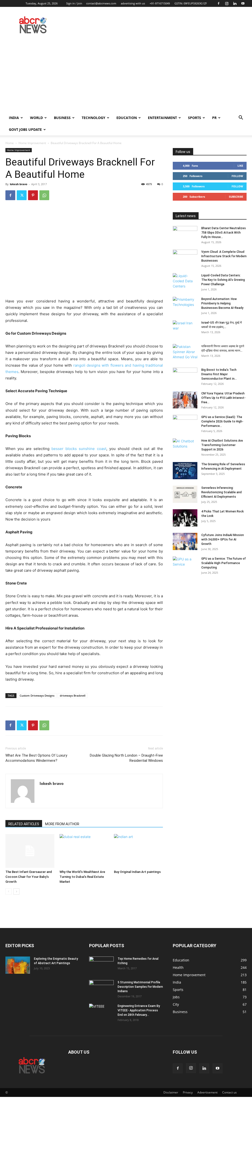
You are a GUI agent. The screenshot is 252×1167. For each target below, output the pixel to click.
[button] (241, 118)
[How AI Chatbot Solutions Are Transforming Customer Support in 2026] (185, 447)
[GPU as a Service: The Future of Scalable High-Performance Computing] (185, 565)
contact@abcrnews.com (101, 3)
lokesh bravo (18, 184)
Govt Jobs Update (25, 129)
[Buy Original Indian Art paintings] (138, 851)
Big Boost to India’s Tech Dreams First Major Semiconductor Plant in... (219, 374)
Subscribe (236, 196)
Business (62, 117)
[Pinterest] (33, 195)
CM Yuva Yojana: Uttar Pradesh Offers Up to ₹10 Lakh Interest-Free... (223, 398)
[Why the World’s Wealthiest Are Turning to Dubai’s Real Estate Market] (84, 851)
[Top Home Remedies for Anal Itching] (101, 965)
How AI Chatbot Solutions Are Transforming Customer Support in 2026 (222, 445)
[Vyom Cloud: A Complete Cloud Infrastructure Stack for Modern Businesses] (185, 258)
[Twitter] (22, 195)
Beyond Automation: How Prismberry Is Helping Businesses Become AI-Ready (222, 303)
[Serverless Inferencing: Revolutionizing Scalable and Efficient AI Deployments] (185, 494)
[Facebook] (218, 3)
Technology (93, 117)
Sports (194, 117)
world (36, 117)
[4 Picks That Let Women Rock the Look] (185, 517)
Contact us (229, 1092)
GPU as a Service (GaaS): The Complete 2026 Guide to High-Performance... (222, 421)
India (14, 117)
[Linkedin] (234, 3)
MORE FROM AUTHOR (62, 824)
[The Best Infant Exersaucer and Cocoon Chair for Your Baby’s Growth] (29, 851)
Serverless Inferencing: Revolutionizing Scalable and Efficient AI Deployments (221, 492)
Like (240, 165)
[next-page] (16, 891)
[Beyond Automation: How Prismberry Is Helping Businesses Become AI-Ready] (185, 305)
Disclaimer (170, 1092)
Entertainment (162, 117)
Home (9, 143)
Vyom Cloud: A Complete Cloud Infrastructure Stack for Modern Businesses (224, 256)
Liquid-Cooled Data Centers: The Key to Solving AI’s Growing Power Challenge (223, 280)
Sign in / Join (74, 3)
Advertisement (207, 1092)
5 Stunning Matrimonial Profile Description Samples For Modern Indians (140, 987)
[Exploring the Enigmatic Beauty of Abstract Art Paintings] (17, 965)
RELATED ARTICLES (23, 824)
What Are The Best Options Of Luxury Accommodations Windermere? (36, 758)
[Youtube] (243, 3)
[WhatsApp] (44, 195)
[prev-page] (8, 891)
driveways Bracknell (72, 695)
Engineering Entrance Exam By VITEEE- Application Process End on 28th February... (139, 1010)
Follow (237, 176)
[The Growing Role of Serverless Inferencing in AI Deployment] (185, 470)
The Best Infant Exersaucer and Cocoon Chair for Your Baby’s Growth (28, 876)
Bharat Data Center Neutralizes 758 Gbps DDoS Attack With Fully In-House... (223, 232)
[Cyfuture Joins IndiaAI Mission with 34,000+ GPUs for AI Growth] (185, 541)
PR (214, 117)
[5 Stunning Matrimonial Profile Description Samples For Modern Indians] (101, 988)
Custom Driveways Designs (37, 695)
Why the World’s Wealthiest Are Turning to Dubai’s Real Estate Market (82, 876)
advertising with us (133, 3)
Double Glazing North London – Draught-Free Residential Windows (126, 758)
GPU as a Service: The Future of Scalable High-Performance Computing (223, 563)
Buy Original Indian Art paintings (137, 872)
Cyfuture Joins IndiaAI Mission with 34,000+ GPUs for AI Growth (222, 539)
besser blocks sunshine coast (78, 448)
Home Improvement (32, 143)
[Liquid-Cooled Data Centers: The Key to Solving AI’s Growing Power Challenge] (185, 281)
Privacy (188, 1092)
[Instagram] (226, 3)
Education (126, 117)
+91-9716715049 (160, 3)
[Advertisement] (126, 75)
